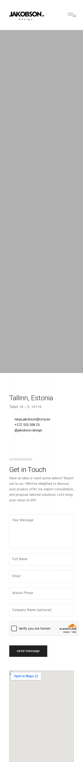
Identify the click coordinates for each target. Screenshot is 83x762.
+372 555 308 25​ (27, 425)
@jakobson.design (28, 430)
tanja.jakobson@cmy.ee (32, 419)
